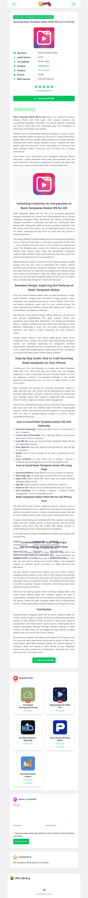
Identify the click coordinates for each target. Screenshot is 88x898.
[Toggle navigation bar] (14, 4)
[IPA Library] (44, 4)
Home (17, 17)
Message (16, 805)
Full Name (17, 825)
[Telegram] (44, 889)
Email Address (50, 825)
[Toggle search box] (74, 4)
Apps (22, 17)
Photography (30, 17)
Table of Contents (26, 109)
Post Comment (21, 841)
